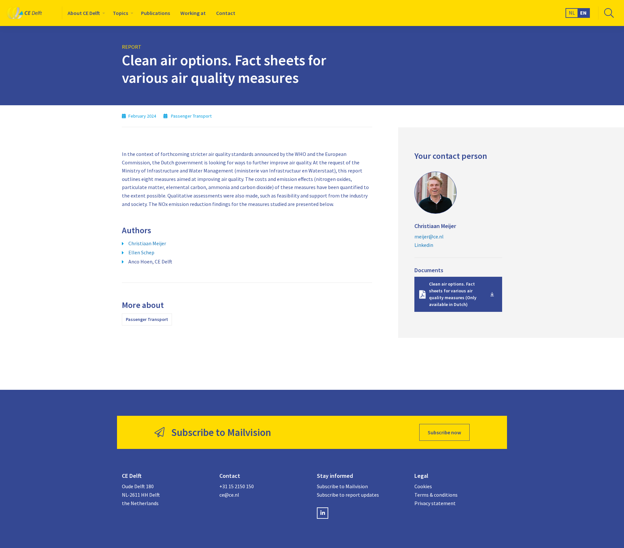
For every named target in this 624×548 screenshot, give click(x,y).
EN (583, 12)
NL (572, 12)
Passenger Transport (147, 319)
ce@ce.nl (229, 494)
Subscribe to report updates (348, 494)
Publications (155, 13)
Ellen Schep (141, 252)
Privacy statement (435, 503)
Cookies (423, 486)
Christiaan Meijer (147, 243)
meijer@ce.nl (429, 236)
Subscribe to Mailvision (342, 486)
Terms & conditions (436, 494)
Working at (193, 13)
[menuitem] (85, 13)
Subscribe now (444, 432)
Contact (225, 13)
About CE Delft (84, 13)
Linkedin (423, 245)
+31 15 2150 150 (236, 486)
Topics (120, 13)
